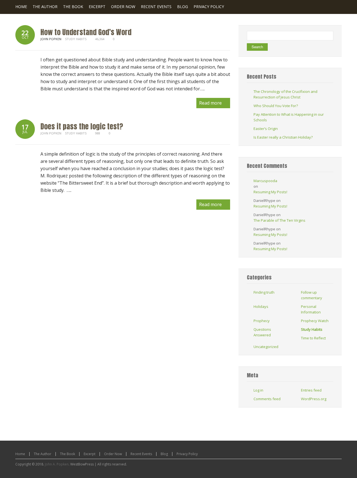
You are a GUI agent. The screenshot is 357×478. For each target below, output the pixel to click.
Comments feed (267, 398)
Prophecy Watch (315, 320)
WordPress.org (313, 398)
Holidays (261, 306)
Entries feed (311, 390)
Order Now (113, 454)
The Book (67, 454)
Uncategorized (266, 346)
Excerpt (89, 454)
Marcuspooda (265, 180)
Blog (164, 454)
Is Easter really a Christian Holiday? (283, 137)
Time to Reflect (313, 338)
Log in (258, 390)
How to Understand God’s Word (85, 32)
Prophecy (262, 320)
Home (20, 454)
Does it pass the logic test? (81, 126)
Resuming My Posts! (270, 191)
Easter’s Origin (266, 128)
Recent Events (141, 454)
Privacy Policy (187, 454)
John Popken (50, 133)
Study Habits (75, 39)
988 (97, 133)
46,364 (99, 39)
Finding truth (264, 292)
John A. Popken (57, 464)
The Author (42, 454)
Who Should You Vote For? (276, 105)
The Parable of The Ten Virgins (279, 220)
